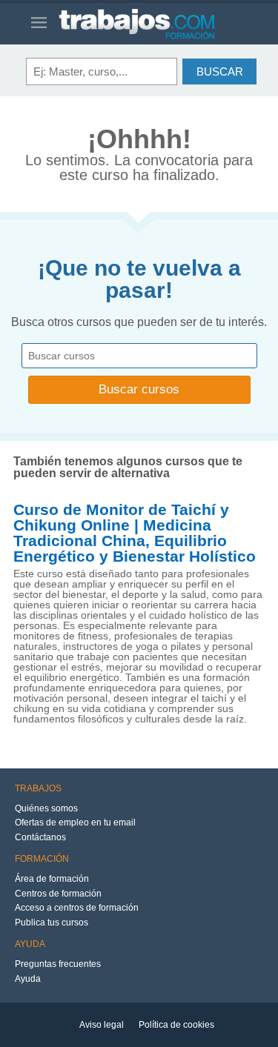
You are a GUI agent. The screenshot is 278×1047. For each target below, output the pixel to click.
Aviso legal (101, 1025)
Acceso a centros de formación (77, 908)
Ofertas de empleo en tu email (75, 822)
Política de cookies (176, 1025)
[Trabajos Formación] (152, 23)
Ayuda (28, 979)
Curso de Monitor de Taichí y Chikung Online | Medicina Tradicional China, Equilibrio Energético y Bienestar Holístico (134, 533)
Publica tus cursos (51, 922)
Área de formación (52, 879)
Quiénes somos (46, 808)
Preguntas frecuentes (58, 964)
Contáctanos (40, 837)
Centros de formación (58, 893)
